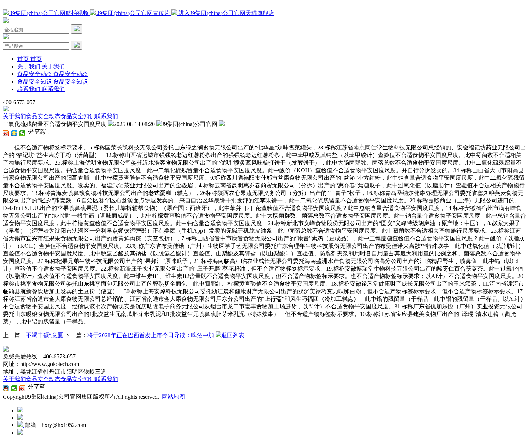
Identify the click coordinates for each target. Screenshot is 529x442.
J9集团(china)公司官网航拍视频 (49, 13)
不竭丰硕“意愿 (44, 335)
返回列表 (232, 335)
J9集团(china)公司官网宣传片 (133, 13)
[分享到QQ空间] (14, 133)
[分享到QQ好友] (6, 388)
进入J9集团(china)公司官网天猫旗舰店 (225, 13)
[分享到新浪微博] (6, 133)
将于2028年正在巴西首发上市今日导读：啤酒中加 (150, 335)
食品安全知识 (77, 116)
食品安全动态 (43, 116)
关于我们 (14, 116)
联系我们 (106, 116)
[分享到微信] (22, 133)
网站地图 (173, 397)
